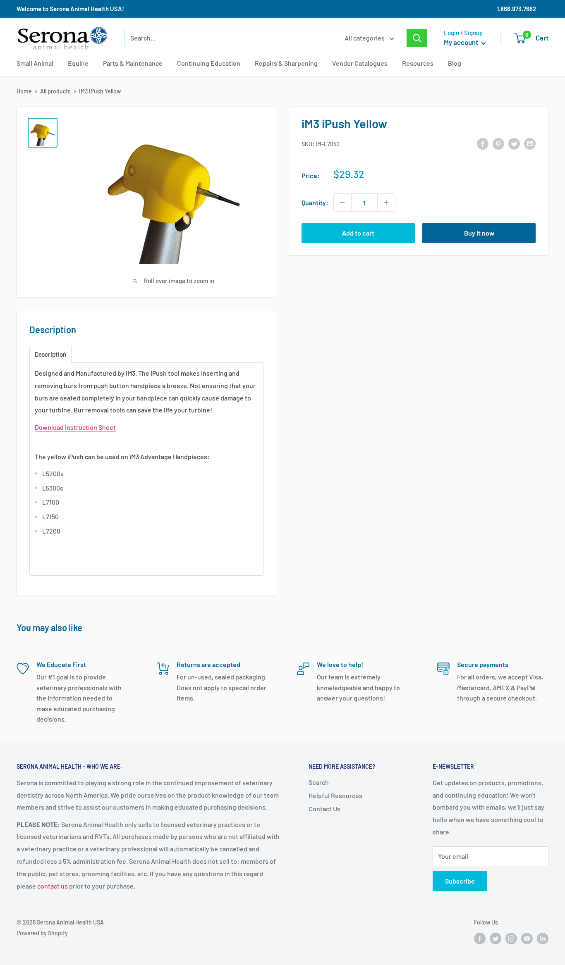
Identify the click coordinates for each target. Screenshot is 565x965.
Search (319, 782)
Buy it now (479, 233)
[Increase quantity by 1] (386, 202)
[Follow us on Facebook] (480, 938)
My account (461, 42)
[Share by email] (530, 143)
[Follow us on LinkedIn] (542, 938)
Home (24, 91)
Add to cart (358, 233)
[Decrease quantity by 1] (342, 202)
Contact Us (324, 809)
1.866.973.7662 (516, 8)
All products (55, 91)
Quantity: (315, 202)
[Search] (417, 38)
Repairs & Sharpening (286, 63)
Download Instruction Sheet (75, 427)
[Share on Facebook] (482, 143)
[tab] (50, 354)
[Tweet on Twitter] (514, 143)
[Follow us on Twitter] (495, 938)
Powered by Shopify (42, 932)
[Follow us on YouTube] (527, 938)
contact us (52, 886)
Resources (417, 63)
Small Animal (35, 63)
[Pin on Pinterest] (498, 143)
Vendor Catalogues (360, 63)
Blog (454, 63)
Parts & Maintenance (133, 63)
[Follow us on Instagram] (511, 938)
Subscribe (460, 881)
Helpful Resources (335, 795)
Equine (78, 63)
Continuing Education (208, 63)
